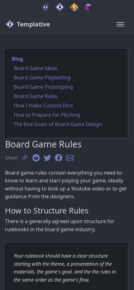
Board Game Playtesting (42, 77)
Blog (17, 58)
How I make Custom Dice (43, 105)
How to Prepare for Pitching (47, 114)
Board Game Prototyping (43, 86)
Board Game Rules (35, 96)
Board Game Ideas (35, 68)
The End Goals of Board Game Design (58, 124)
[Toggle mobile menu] (120, 24)
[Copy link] (25, 158)
